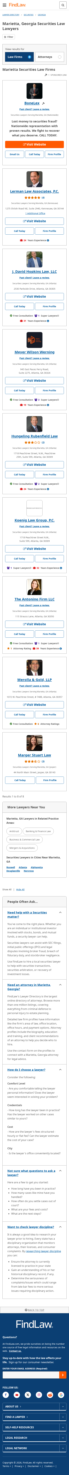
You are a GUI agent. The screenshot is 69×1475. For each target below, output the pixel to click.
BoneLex (31, 102)
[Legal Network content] (62, 1448)
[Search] (63, 5)
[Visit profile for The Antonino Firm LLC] (34, 587)
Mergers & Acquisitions (22, 847)
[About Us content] (62, 1406)
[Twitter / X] (28, 1395)
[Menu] (4, 5)
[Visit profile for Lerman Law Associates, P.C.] (34, 179)
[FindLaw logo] (18, 5)
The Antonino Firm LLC (35, 599)
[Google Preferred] (61, 1395)
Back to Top (36, 1310)
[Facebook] (6, 1395)
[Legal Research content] (62, 1437)
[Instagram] (39, 1395)
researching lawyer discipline (43, 1251)
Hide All (20, 889)
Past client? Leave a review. (34, 109)
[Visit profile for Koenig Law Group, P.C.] (34, 508)
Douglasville (13, 870)
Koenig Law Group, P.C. (35, 520)
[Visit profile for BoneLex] (34, 91)
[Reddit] (50, 1395)
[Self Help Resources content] (62, 1427)
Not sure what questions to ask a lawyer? (31, 1173)
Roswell (10, 867)
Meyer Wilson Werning (35, 351)
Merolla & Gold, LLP (34, 679)
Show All (7, 889)
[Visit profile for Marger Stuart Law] (34, 743)
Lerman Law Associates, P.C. (34, 191)
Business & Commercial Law (24, 839)
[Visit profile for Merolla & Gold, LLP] (34, 667)
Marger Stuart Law (34, 755)
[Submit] (62, 1375)
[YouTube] (17, 1395)
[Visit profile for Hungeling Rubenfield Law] (34, 424)
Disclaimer (34, 1466)
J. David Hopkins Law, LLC (34, 271)
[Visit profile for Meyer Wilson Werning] (34, 340)
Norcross (29, 870)
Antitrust (14, 831)
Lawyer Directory (10, 14)
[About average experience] (48, 240)
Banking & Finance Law (38, 831)
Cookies (48, 1466)
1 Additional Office (35, 213)
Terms (6, 1466)
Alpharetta (37, 867)
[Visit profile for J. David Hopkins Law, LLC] (34, 259)
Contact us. (15, 1350)
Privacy (19, 1466)
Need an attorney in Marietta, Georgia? (29, 987)
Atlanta (23, 867)
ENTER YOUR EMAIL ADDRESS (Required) (25, 1368)
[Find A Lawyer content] (62, 1416)
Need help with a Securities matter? (27, 915)
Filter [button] (10, 36)
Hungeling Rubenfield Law (34, 436)
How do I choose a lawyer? (26, 1070)
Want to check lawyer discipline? (30, 1227)
